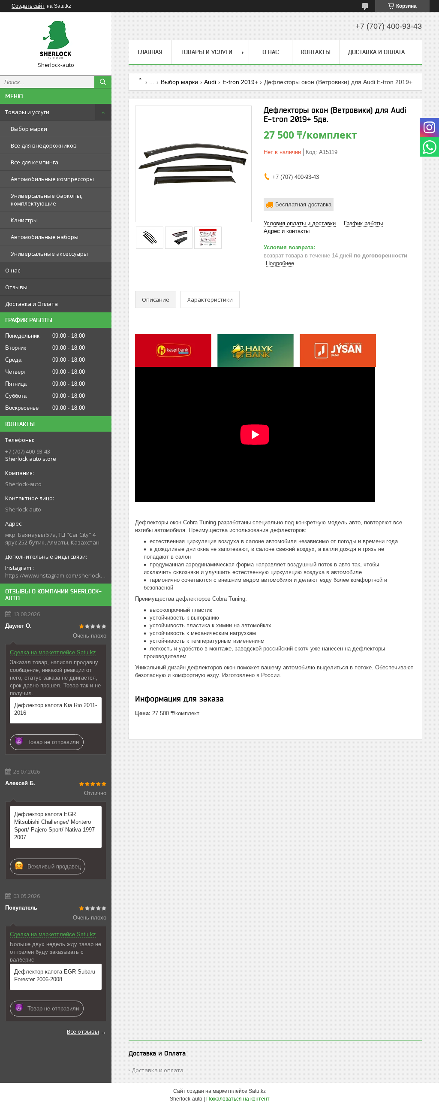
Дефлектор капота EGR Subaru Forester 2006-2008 (54, 975)
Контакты (316, 51)
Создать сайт (28, 6)
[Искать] (102, 82)
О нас (12, 270)
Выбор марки (29, 129)
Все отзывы (83, 1031)
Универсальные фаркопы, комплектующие (46, 199)
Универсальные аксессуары (49, 253)
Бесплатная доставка (303, 204)
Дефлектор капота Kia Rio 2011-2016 (55, 709)
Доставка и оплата (157, 1070)
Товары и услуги (27, 112)
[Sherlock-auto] (55, 39)
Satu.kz (257, 1091)
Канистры (24, 220)
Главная (150, 51)
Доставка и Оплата (31, 304)
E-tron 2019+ (240, 82)
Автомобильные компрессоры (52, 179)
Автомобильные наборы (44, 237)
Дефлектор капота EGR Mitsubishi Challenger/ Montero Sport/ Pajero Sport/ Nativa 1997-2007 (55, 826)
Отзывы (16, 287)
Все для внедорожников (44, 145)
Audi (210, 82)
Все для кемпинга (34, 162)
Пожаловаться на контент (238, 1099)
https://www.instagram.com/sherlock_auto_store (55, 575)
